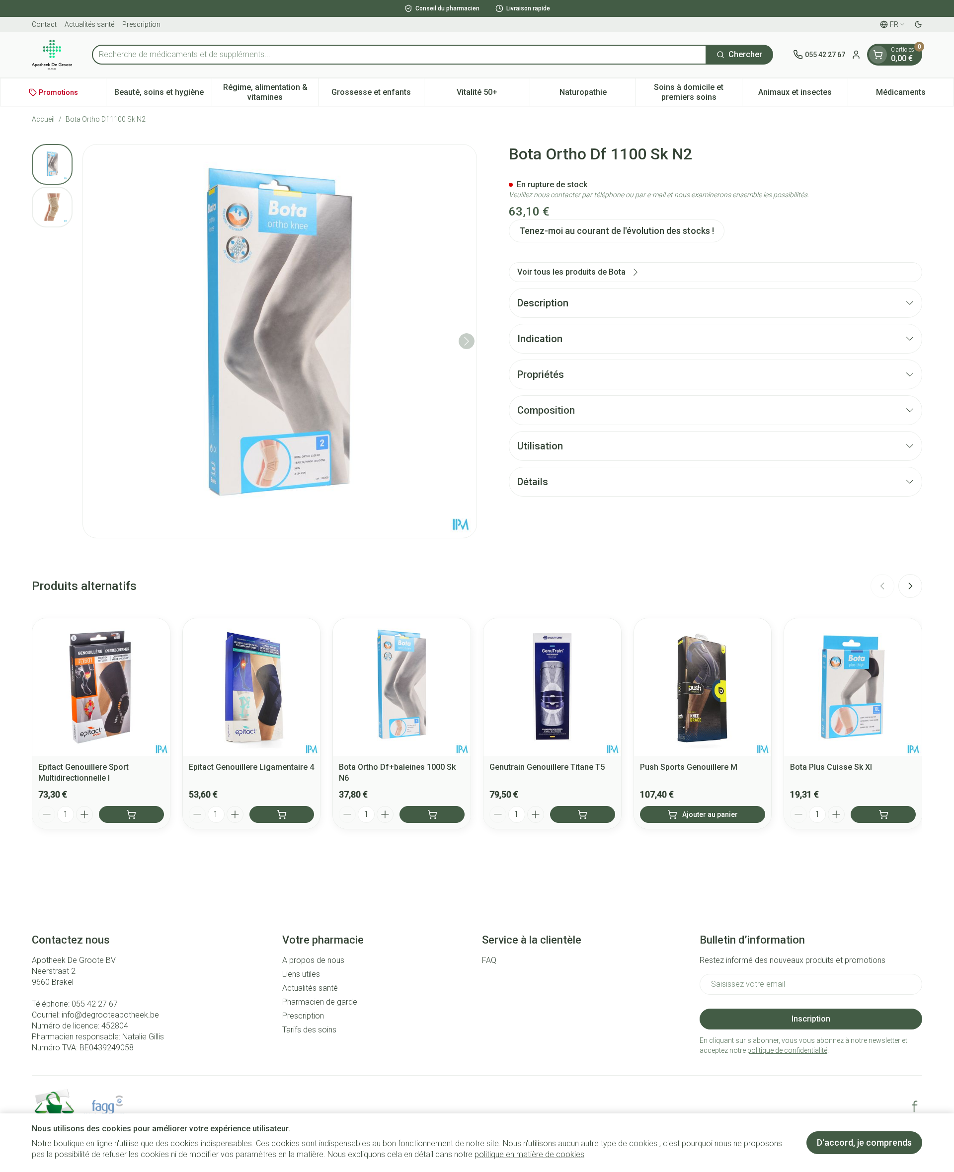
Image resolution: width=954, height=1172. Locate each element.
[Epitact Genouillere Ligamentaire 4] (251, 687)
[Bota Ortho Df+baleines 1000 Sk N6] (402, 687)
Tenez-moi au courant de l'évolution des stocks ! (616, 230)
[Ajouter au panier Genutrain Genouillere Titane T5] (582, 814)
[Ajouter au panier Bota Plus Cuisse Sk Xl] (883, 814)
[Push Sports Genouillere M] (703, 687)
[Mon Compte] (856, 55)
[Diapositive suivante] (910, 586)
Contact (44, 24)
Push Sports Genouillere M (688, 767)
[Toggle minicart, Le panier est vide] (878, 55)
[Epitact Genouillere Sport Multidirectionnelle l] (101, 687)
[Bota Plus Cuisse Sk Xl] (853, 687)
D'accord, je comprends (864, 1142)
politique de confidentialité (787, 1050)
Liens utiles (301, 974)
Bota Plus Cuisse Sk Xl (831, 767)
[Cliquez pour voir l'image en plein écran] (280, 341)
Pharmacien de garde (319, 1002)
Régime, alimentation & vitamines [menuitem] (270, 92)
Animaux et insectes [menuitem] (803, 94)
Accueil (43, 119)
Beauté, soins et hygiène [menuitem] (163, 94)
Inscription (811, 1019)
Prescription (141, 24)
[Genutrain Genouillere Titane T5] (552, 687)
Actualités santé (89, 24)
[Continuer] (467, 341)
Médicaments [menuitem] (915, 94)
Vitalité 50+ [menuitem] (493, 94)
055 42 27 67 (95, 1004)
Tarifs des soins (309, 1029)
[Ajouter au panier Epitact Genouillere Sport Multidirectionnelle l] (131, 814)
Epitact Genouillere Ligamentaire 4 (251, 767)
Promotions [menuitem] (58, 92)
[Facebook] (914, 1106)
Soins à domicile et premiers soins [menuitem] (697, 92)
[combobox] (399, 55)
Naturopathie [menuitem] (597, 94)
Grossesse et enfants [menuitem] (377, 94)
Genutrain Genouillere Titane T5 (547, 767)
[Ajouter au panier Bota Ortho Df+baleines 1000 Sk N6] (432, 814)
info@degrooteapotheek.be (110, 1015)
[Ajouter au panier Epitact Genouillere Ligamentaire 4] (282, 814)
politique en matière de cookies (529, 1154)
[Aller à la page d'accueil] (52, 55)
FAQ (489, 960)
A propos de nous (313, 960)
